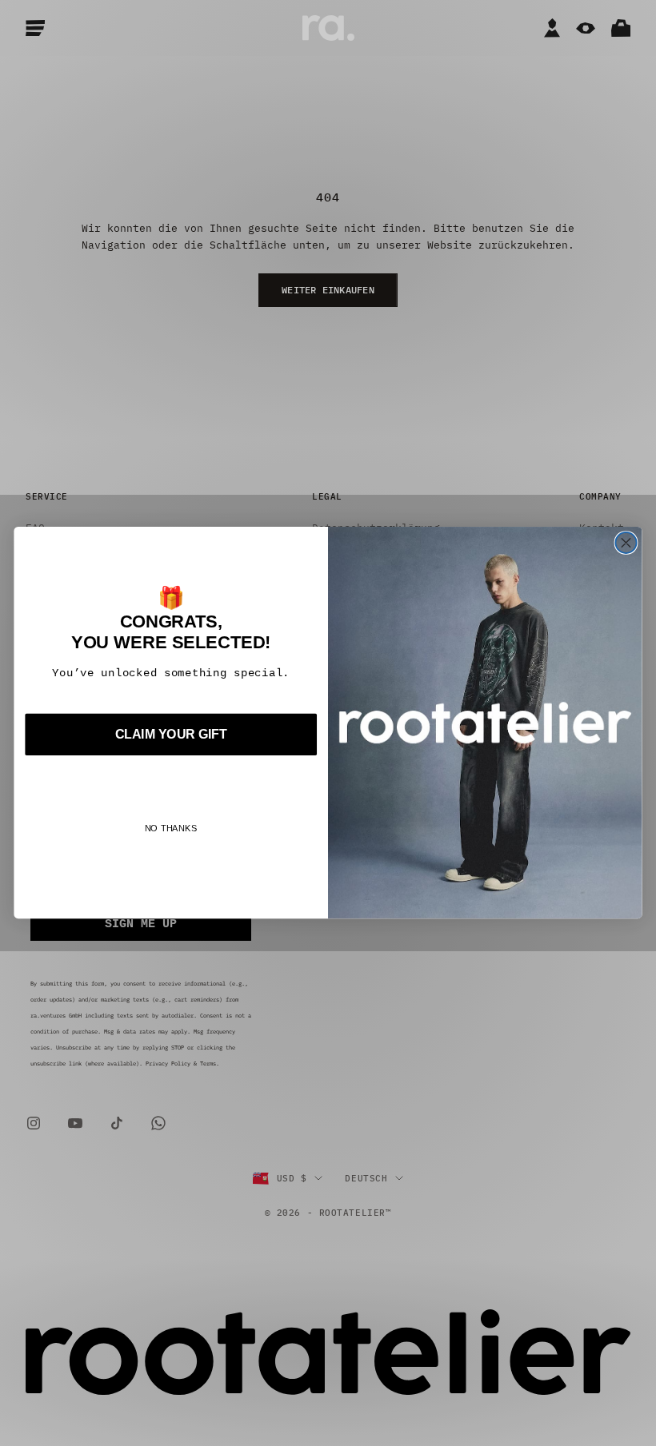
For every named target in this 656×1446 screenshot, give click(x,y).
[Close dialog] (625, 542)
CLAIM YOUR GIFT (171, 735)
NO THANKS (171, 828)
